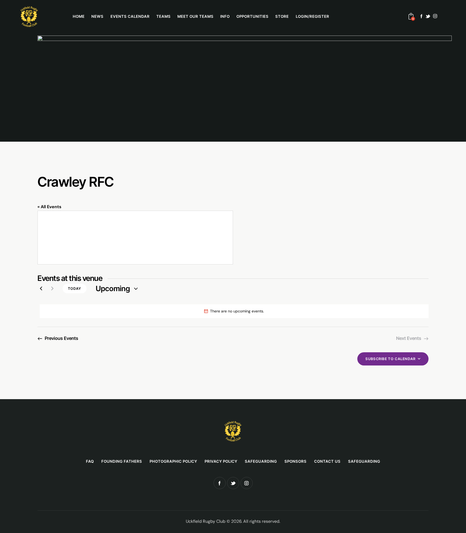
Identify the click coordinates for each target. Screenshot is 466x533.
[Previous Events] (41, 288)
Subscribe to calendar (390, 359)
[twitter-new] (427, 16)
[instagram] (435, 16)
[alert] (234, 311)
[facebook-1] (421, 16)
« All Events (49, 207)
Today (74, 288)
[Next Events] (52, 288)
